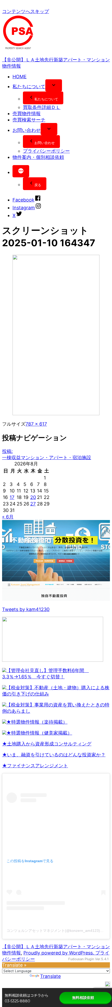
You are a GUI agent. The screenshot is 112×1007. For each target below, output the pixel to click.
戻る (37, 185)
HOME (20, 76)
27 (33, 503)
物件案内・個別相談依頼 (38, 157)
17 (12, 497)
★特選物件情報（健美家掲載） (39, 733)
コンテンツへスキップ (25, 11)
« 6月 (8, 516)
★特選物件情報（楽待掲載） (36, 722)
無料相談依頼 (83, 997)
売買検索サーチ (29, 119)
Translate (50, 976)
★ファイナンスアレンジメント (35, 765)
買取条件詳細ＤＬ (41, 107)
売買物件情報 (27, 113)
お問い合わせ (27, 130)
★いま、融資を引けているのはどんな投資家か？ (53, 754)
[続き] (21, 171)
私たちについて (29, 86)
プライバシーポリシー (46, 151)
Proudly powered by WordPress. (59, 953)
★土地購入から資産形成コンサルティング (46, 743)
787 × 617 (36, 424)
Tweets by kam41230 (25, 609)
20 (33, 497)
